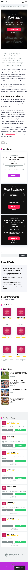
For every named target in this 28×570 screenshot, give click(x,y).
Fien (9, 142)
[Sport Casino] (4, 439)
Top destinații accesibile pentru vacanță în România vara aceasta (12, 274)
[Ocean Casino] (21, 315)
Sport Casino (10, 436)
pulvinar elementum (10, 134)
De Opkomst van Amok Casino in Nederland (12, 278)
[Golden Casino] (4, 505)
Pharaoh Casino (21, 355)
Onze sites (14, 564)
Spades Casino (7, 336)
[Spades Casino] (7, 334)
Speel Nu (20, 429)
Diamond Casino (7, 355)
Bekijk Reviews (8, 429)
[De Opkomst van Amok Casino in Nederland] (5, 396)
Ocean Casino (21, 317)
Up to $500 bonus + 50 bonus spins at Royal (14, 158)
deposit (6, 341)
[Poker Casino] (4, 454)
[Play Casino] (4, 521)
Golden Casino (11, 502)
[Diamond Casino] (7, 353)
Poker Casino (11, 452)
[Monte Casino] (21, 334)
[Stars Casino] (7, 315)
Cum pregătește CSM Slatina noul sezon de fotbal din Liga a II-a (12, 269)
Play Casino (10, 518)
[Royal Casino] (4, 424)
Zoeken (3, 253)
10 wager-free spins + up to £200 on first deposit (14, 190)
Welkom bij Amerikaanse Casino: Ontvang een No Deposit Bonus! (12, 283)
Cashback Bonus (14, 15)
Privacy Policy (8, 566)
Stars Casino (7, 317)
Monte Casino (21, 336)
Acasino (4, 1)
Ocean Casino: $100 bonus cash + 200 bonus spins (14, 221)
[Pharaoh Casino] (21, 353)
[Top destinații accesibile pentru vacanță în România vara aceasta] (5, 387)
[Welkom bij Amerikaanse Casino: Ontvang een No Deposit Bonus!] (5, 404)
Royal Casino (10, 422)
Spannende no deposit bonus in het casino (13, 287)
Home (2, 6)
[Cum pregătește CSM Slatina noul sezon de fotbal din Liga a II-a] (5, 378)
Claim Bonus (13, 29)
